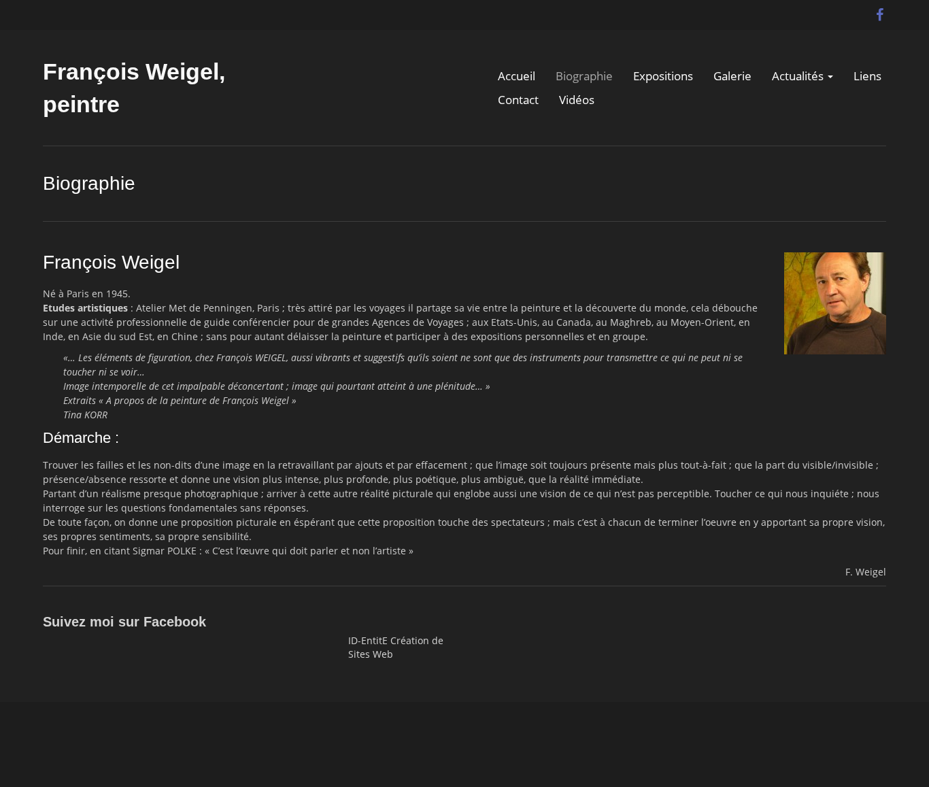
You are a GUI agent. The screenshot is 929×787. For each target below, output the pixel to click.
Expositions (663, 76)
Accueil (516, 76)
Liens (867, 76)
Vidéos (576, 100)
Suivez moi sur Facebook (124, 621)
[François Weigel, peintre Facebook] (879, 11)
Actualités (799, 76)
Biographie (584, 76)
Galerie (732, 76)
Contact (518, 100)
